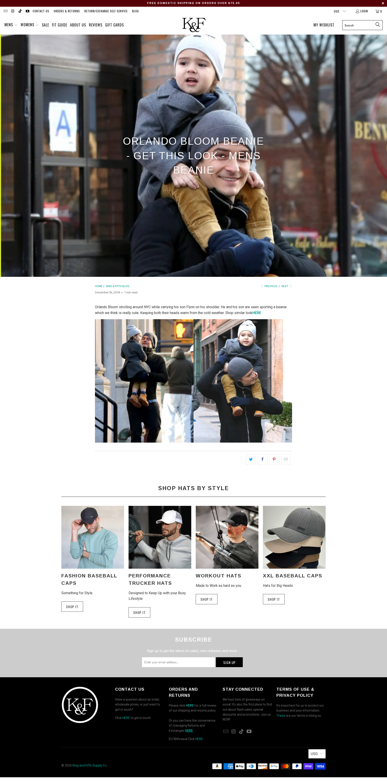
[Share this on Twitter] (251, 459)
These (280, 715)
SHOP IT (72, 606)
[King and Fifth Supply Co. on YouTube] (27, 11)
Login (364, 11)
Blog (135, 11)
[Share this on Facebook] (262, 459)
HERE (126, 718)
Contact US (41, 11)
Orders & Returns (67, 11)
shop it (206, 599)
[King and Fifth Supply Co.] (194, 25)
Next (285, 286)
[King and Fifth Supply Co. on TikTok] (20, 11)
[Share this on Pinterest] (274, 459)
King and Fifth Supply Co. (90, 765)
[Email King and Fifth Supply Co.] (5, 11)
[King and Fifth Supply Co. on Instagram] (13, 11)
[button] (11, 25)
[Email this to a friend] (286, 459)
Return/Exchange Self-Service (106, 11)
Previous (270, 286)
